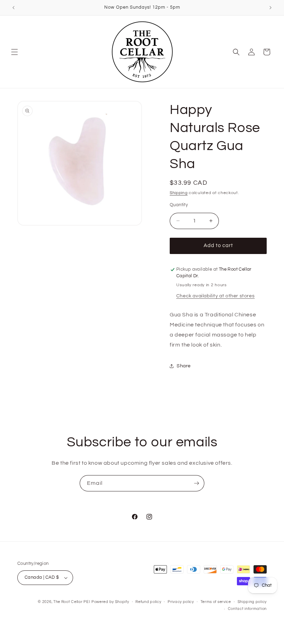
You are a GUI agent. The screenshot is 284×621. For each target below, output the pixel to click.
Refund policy (148, 602)
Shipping (179, 193)
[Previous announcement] (13, 7)
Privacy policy (181, 602)
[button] (14, 52)
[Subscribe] (196, 483)
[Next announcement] (270, 7)
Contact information (247, 609)
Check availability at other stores (215, 296)
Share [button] (184, 366)
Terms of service (216, 602)
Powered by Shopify (110, 602)
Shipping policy (252, 602)
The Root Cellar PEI (71, 602)
